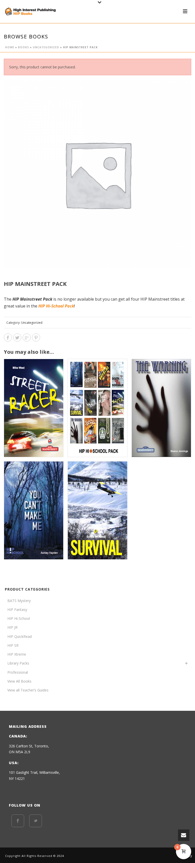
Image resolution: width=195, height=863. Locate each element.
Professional (17, 672)
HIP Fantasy (17, 609)
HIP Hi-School (18, 618)
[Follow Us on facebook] (17, 820)
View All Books (19, 681)
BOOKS (23, 47)
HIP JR (12, 627)
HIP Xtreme (16, 654)
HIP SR (13, 645)
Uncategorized (46, 47)
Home (9, 47)
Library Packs (18, 663)
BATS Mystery (19, 600)
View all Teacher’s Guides (27, 690)
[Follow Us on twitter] (35, 820)
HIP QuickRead (19, 636)
